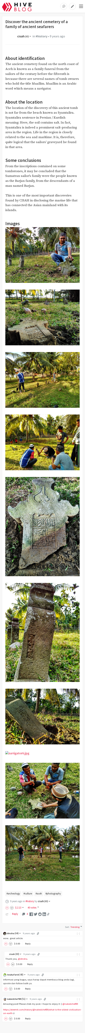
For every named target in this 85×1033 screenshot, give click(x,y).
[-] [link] (78, 933)
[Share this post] (48, 914)
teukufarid (15, 974)
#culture (28, 893)
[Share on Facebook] (31, 914)
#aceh (39, 893)
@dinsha (22, 958)
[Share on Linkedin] (44, 914)
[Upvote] (7, 907)
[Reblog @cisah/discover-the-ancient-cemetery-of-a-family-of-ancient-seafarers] (7, 914)
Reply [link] (15, 914)
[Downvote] (12, 907)
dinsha (13, 933)
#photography (53, 893)
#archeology (13, 893)
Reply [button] (28, 943)
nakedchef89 (16, 998)
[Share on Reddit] (40, 914)
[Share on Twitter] (35, 914)
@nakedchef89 (70, 1003)
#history (41, 36)
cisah (23, 36)
